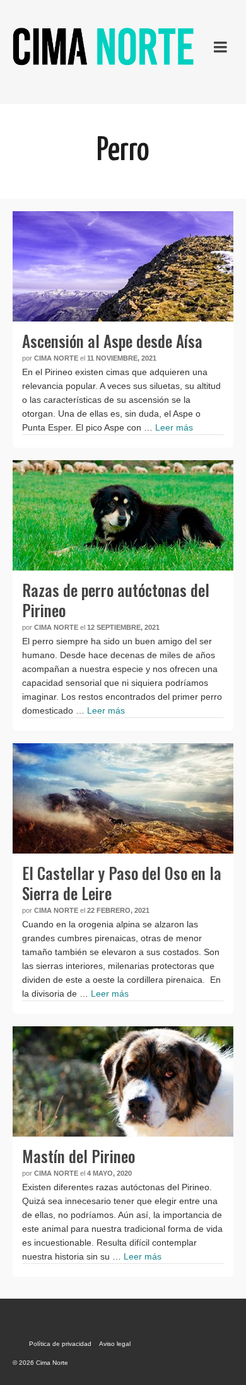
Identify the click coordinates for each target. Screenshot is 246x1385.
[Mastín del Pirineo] (123, 1081)
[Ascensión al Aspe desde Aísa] (123, 266)
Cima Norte (56, 358)
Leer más (174, 427)
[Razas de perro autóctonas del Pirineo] (123, 515)
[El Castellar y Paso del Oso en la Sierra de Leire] (123, 798)
